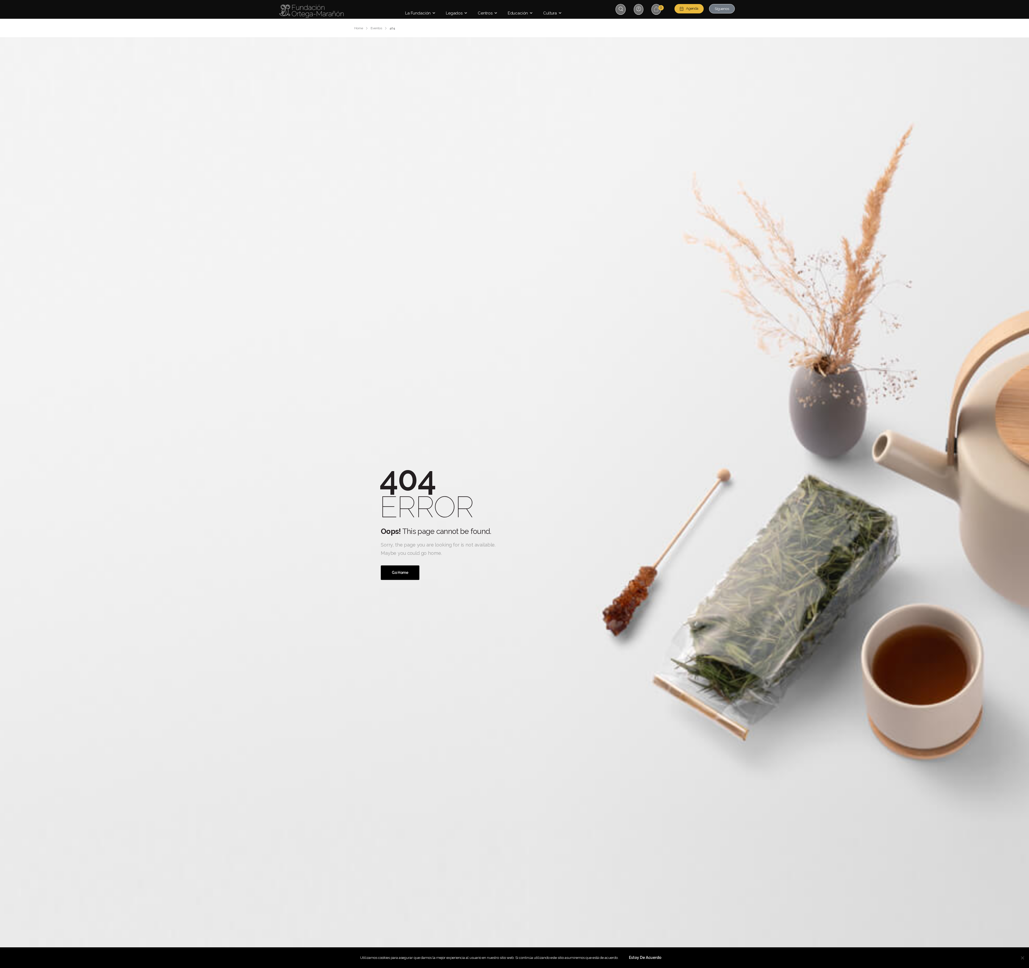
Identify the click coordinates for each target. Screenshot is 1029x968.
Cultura (550, 13)
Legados (454, 13)
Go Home (400, 573)
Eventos (376, 28)
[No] (1022, 957)
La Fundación (418, 13)
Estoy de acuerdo (645, 957)
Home (358, 28)
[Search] (621, 9)
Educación (518, 13)
